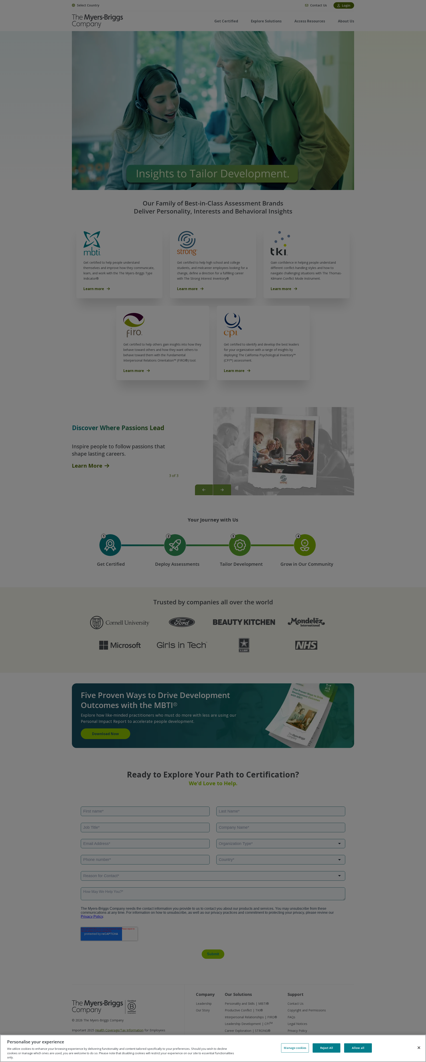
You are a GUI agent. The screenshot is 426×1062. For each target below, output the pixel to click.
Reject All (326, 1048)
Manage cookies (295, 1048)
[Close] (419, 1048)
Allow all (358, 1048)
